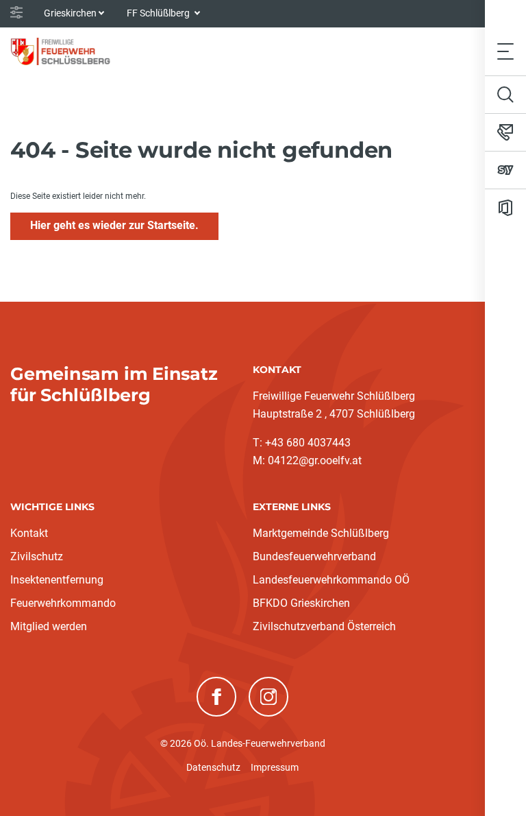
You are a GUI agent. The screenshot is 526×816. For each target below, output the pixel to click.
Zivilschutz (36, 556)
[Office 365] (505, 207)
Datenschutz (213, 767)
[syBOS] (505, 170)
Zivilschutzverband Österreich (324, 626)
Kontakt (29, 533)
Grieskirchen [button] (70, 13)
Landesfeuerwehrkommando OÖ (331, 579)
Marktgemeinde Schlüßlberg (321, 533)
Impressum (275, 767)
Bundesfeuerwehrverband (314, 556)
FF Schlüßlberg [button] (159, 13)
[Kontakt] (505, 132)
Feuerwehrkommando (63, 603)
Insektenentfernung (56, 579)
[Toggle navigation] (505, 51)
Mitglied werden (48, 626)
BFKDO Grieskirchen (301, 603)
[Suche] (505, 94)
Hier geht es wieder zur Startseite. (114, 225)
